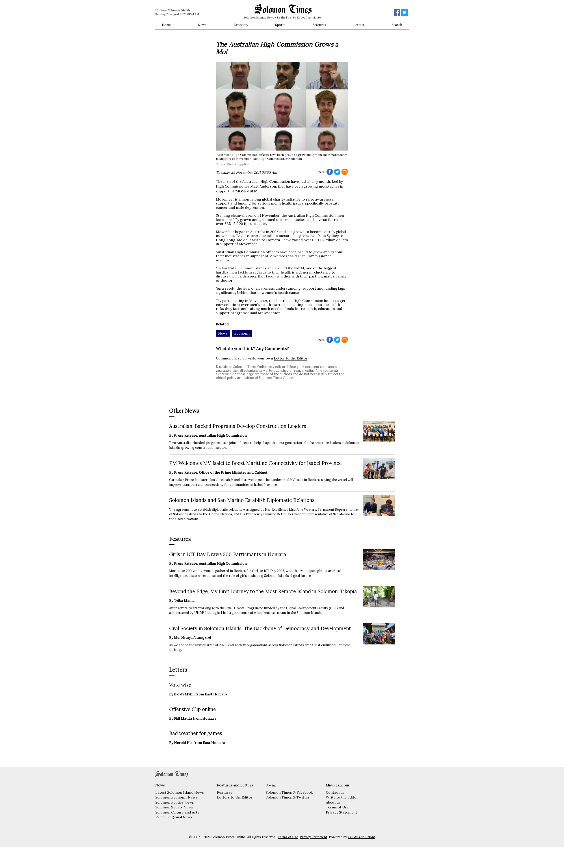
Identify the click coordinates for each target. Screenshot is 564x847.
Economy (241, 25)
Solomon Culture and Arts (177, 812)
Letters (359, 25)
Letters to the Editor (234, 797)
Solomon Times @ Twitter (288, 797)
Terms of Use (337, 807)
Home (166, 25)
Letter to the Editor (290, 358)
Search (397, 25)
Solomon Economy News (176, 797)
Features (319, 25)
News (202, 25)
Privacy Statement (341, 812)
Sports (280, 25)
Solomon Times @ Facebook (289, 792)
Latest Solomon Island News (179, 792)
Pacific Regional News (173, 817)
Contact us (335, 792)
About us (333, 802)
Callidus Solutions (361, 837)
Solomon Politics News (174, 802)
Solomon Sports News (174, 807)
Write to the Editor (342, 797)
